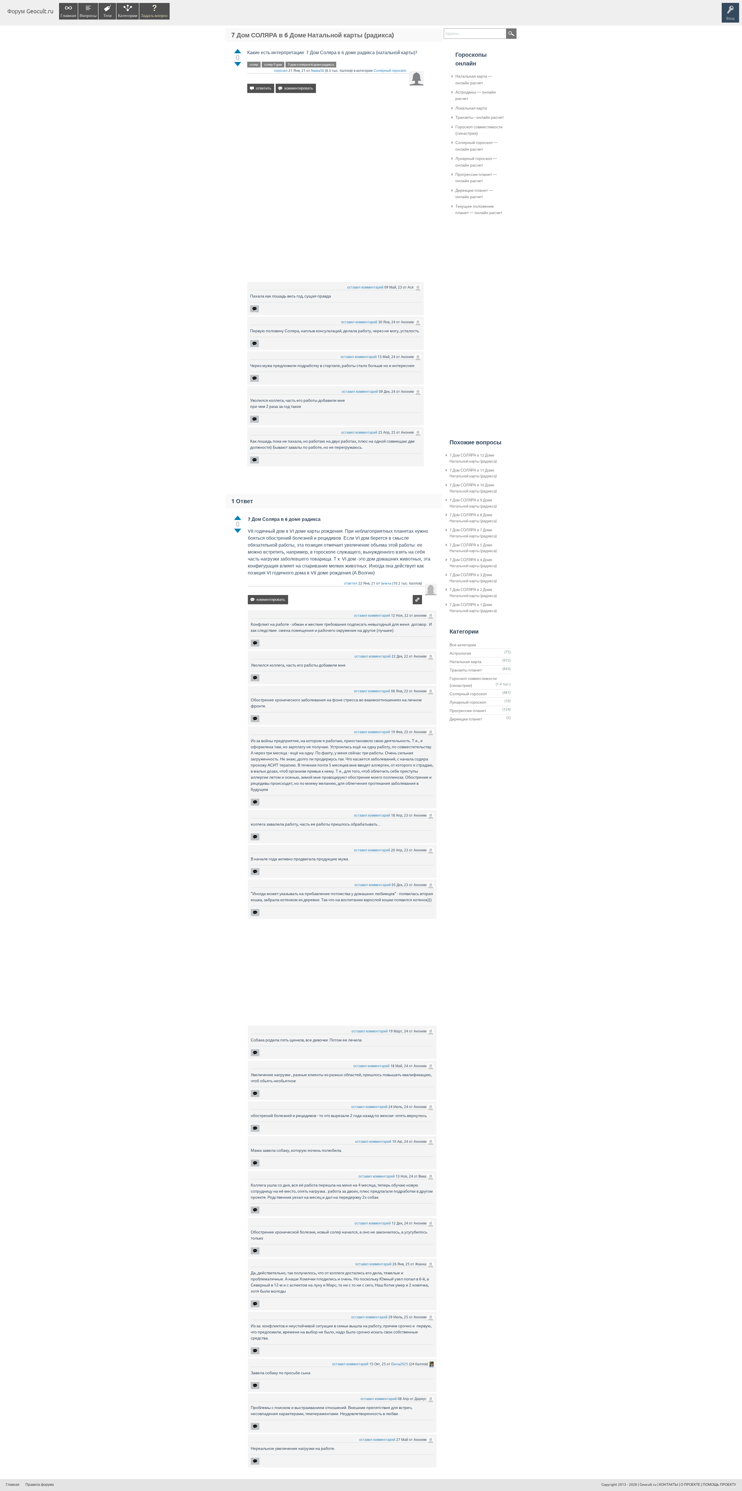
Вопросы (88, 15)
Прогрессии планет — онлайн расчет (476, 177)
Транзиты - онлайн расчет (479, 117)
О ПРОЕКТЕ (690, 1485)
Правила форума (40, 1485)
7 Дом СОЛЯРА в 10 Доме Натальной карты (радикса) (473, 488)
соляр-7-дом (273, 64)
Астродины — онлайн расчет (475, 95)
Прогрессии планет (468, 710)
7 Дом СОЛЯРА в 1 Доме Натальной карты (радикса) (473, 608)
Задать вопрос (154, 15)
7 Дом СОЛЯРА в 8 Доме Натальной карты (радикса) (473, 518)
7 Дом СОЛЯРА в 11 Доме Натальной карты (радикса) (473, 473)
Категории (127, 15)
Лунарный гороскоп (468, 702)
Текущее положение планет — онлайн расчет (478, 209)
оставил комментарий (365, 287)
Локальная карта (471, 108)
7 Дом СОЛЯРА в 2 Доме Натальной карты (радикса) (473, 592)
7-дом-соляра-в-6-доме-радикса (311, 64)
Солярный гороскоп (390, 71)
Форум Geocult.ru (30, 11)
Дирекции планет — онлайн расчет (474, 193)
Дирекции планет (466, 719)
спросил (281, 71)
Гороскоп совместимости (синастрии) (479, 130)
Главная (68, 15)
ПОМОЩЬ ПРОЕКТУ (719, 1485)
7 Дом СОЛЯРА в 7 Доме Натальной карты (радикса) (473, 533)
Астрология (460, 653)
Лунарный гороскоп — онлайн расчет (476, 161)
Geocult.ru (648, 1485)
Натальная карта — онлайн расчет (473, 79)
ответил (350, 583)
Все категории (463, 645)
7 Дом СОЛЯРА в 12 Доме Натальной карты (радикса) (473, 458)
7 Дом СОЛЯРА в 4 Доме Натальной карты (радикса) (473, 563)
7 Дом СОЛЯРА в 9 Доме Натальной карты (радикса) (473, 503)
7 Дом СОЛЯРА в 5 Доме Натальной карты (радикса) (473, 548)
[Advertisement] (335, 147)
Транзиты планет (466, 670)
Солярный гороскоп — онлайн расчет (476, 145)
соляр (254, 64)
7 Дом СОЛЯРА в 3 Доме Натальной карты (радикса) (473, 578)
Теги (107, 15)
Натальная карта (465, 661)
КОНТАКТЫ (668, 1485)
